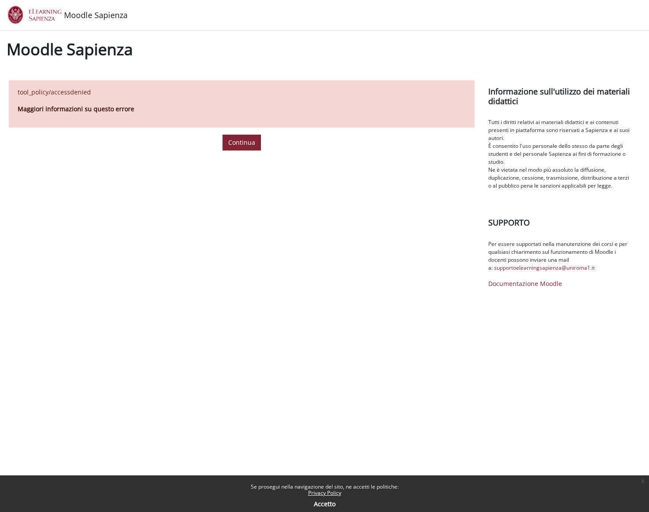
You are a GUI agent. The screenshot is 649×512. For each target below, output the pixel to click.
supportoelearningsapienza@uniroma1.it (544, 267)
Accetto (325, 504)
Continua (241, 142)
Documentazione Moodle (525, 283)
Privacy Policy (324, 493)
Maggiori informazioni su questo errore (76, 109)
